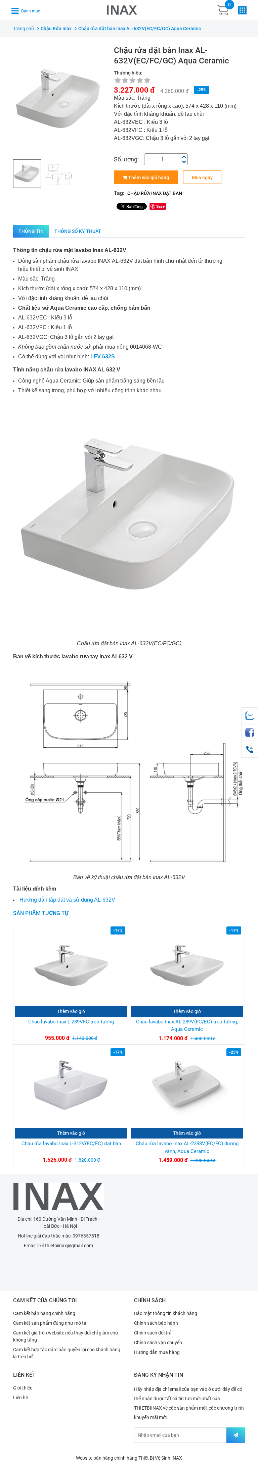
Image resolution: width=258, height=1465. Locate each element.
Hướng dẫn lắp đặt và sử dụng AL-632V (67, 900)
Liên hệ (20, 1397)
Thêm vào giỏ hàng (148, 177)
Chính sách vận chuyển (158, 1342)
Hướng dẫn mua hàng (157, 1352)
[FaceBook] (249, 732)
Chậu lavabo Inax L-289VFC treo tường (71, 1022)
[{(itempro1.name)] (71, 965)
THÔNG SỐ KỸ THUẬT (77, 231)
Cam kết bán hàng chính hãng (44, 1313)
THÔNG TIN (31, 231)
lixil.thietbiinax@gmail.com (65, 1245)
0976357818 (86, 1236)
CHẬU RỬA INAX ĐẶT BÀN (154, 193)
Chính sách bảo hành (156, 1323)
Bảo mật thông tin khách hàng (165, 1313)
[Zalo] (249, 715)
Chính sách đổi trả (153, 1332)
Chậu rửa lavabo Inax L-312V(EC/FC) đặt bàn (71, 1144)
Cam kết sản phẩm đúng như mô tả (49, 1323)
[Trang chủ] (58, 1196)
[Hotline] (249, 749)
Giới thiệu (23, 1388)
